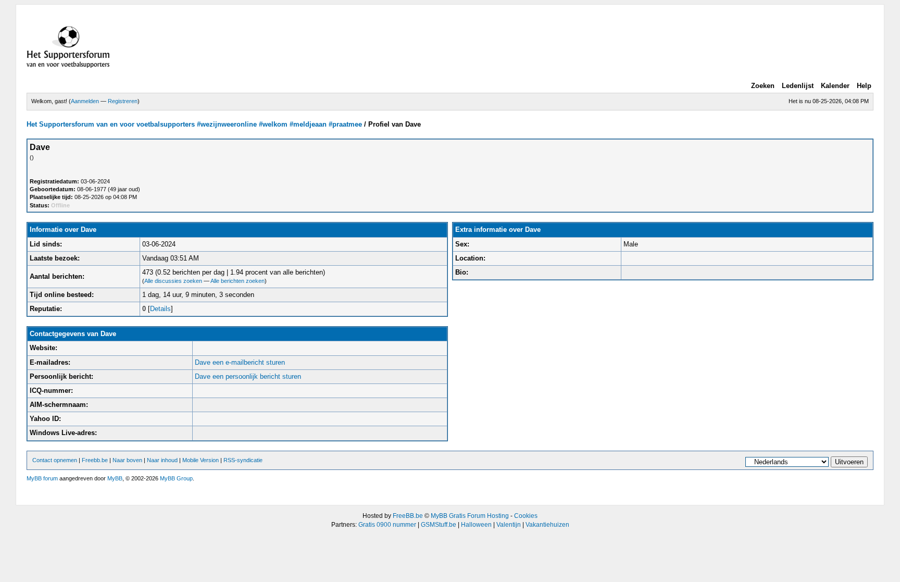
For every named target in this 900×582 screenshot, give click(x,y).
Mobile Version (200, 460)
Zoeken (762, 86)
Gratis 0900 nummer (387, 524)
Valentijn (508, 524)
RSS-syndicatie (242, 460)
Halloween (476, 524)
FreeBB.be (408, 515)
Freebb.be (95, 460)
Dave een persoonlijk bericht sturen (248, 376)
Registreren (123, 101)
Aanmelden (85, 101)
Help (864, 86)
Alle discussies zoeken (173, 281)
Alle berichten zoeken (237, 281)
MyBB (114, 478)
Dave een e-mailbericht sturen (240, 362)
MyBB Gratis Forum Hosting (470, 515)
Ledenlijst (798, 86)
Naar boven (127, 460)
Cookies (526, 515)
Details (160, 309)
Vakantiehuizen (547, 524)
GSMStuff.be (438, 524)
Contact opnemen (54, 460)
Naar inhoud (162, 460)
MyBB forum (42, 478)
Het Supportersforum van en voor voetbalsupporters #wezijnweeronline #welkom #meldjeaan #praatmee (194, 124)
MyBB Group (176, 478)
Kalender (835, 86)
